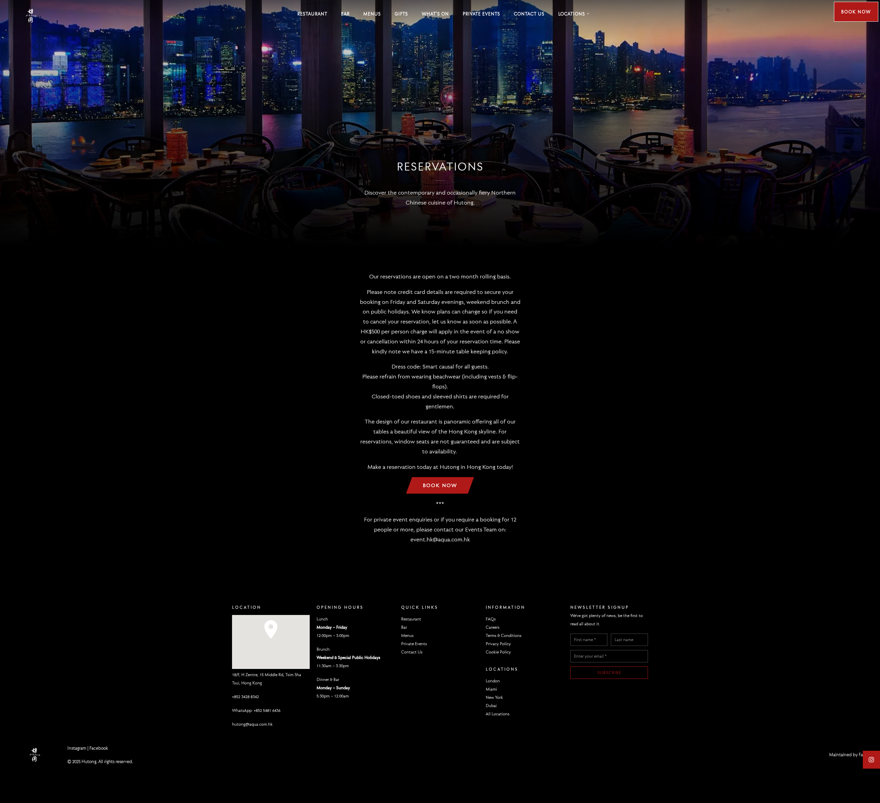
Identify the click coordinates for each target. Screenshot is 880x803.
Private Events (481, 13)
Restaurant (312, 13)
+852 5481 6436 (267, 710)
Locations (571, 13)
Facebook (98, 748)
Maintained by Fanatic (851, 754)
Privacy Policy (498, 643)
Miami (491, 689)
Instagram (76, 748)
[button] (271, 631)
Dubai (491, 705)
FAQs (491, 619)
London (493, 680)
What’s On (435, 13)
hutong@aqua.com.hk (252, 724)
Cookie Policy (498, 651)
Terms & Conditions (503, 635)
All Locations (497, 713)
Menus (372, 13)
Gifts (401, 13)
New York (494, 697)
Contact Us (529, 13)
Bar (345, 13)
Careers (492, 627)
